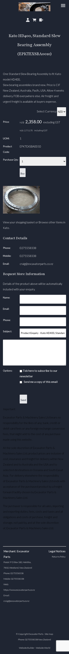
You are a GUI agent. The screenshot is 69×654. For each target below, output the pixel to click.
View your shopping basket (19, 222)
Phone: (6, 247)
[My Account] (27, 20)
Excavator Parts (36, 634)
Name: (6, 297)
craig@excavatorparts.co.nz (36, 263)
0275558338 (28, 248)
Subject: (7, 331)
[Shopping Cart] (34, 20)
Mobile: (7, 255)
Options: (7, 370)
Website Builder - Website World (34, 647)
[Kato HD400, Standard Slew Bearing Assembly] (21, 212)
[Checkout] (41, 20)
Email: (6, 263)
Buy (23, 173)
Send (23, 400)
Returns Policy (59, 556)
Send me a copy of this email (40, 381)
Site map (49, 634)
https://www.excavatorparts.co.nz (19, 589)
